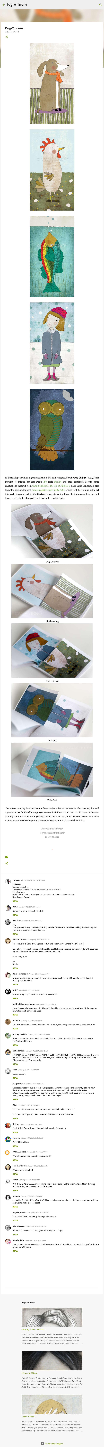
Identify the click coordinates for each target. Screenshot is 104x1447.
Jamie (15, 906)
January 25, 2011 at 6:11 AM (28, 1070)
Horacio (16, 1137)
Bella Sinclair (19, 1050)
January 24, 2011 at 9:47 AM (32, 921)
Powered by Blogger (53, 1443)
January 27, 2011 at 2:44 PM (31, 1196)
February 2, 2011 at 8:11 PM (35, 1240)
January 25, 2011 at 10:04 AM (28, 1105)
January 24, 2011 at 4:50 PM (29, 990)
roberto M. (18, 880)
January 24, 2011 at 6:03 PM (46, 1004)
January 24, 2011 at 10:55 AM (38, 940)
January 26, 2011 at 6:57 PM (38, 1166)
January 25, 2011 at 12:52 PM (32, 1138)
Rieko (15, 1179)
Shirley (16, 1124)
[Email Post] (6, 858)
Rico (15, 1069)
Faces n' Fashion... (29, 1416)
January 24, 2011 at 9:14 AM (29, 907)
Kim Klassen (18, 1226)
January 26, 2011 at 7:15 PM (29, 1180)
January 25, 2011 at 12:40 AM (37, 1051)
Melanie (16, 1196)
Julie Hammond (20, 973)
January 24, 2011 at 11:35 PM (39, 1034)
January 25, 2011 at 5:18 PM (37, 1152)
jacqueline (18, 1083)
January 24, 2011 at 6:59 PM (31, 1020)
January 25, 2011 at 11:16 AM (31, 1124)
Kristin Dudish (20, 939)
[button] (6, 37)
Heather (17, 920)
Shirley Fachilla (20, 1034)
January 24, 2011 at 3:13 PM (39, 974)
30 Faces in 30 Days (29, 1373)
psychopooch (19, 1212)
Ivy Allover (17, 4)
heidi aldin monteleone (24, 1004)
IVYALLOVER (19, 1151)
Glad (15, 1105)
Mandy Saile (18, 1240)
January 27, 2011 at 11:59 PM (37, 1212)
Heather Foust (20, 1165)
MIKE (15, 990)
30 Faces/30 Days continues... (33, 1329)
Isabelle (16, 1020)
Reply (15, 901)
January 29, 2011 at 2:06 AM (35, 1226)
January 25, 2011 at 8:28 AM (34, 1084)
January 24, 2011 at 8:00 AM (34, 880)
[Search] (30, 5)
